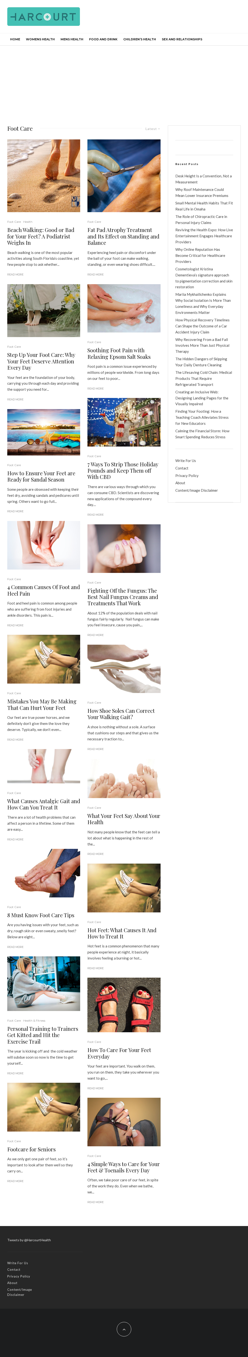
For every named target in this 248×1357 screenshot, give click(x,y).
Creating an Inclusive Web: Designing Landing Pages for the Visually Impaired (201, 398)
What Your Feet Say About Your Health (123, 819)
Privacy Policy (187, 475)
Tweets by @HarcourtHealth (29, 1240)
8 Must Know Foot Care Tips (40, 915)
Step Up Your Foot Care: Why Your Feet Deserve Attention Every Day (41, 361)
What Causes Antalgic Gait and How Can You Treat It (43, 804)
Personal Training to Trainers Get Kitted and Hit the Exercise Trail (42, 1035)
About (180, 483)
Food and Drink (103, 39)
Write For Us (185, 460)
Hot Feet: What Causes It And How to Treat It (121, 933)
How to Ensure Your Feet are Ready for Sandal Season (41, 476)
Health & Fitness (34, 1020)
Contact (181, 468)
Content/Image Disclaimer (196, 490)
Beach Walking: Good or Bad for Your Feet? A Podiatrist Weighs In (40, 236)
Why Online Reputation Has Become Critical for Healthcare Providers (200, 255)
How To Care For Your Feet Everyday (119, 1053)
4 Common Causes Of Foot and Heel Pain (43, 590)
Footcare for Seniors (31, 1149)
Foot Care (14, 222)
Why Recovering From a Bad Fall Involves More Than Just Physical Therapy (202, 345)
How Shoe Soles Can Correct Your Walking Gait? (121, 713)
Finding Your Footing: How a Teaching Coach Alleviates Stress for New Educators (202, 417)
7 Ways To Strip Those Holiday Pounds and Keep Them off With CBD (122, 470)
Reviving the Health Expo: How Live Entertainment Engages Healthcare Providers (204, 236)
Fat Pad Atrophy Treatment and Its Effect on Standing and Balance (123, 236)
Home (15, 39)
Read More (15, 274)
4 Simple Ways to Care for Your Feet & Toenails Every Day (123, 1167)
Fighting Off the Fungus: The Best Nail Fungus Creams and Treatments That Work (122, 596)
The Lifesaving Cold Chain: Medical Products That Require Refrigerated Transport (203, 378)
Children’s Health (139, 39)
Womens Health (40, 39)
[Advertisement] (124, 82)
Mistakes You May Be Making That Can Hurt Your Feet (42, 704)
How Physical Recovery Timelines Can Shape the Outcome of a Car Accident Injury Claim (202, 326)
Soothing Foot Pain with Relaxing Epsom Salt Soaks (119, 353)
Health (27, 222)
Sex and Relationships (182, 39)
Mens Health (72, 39)
